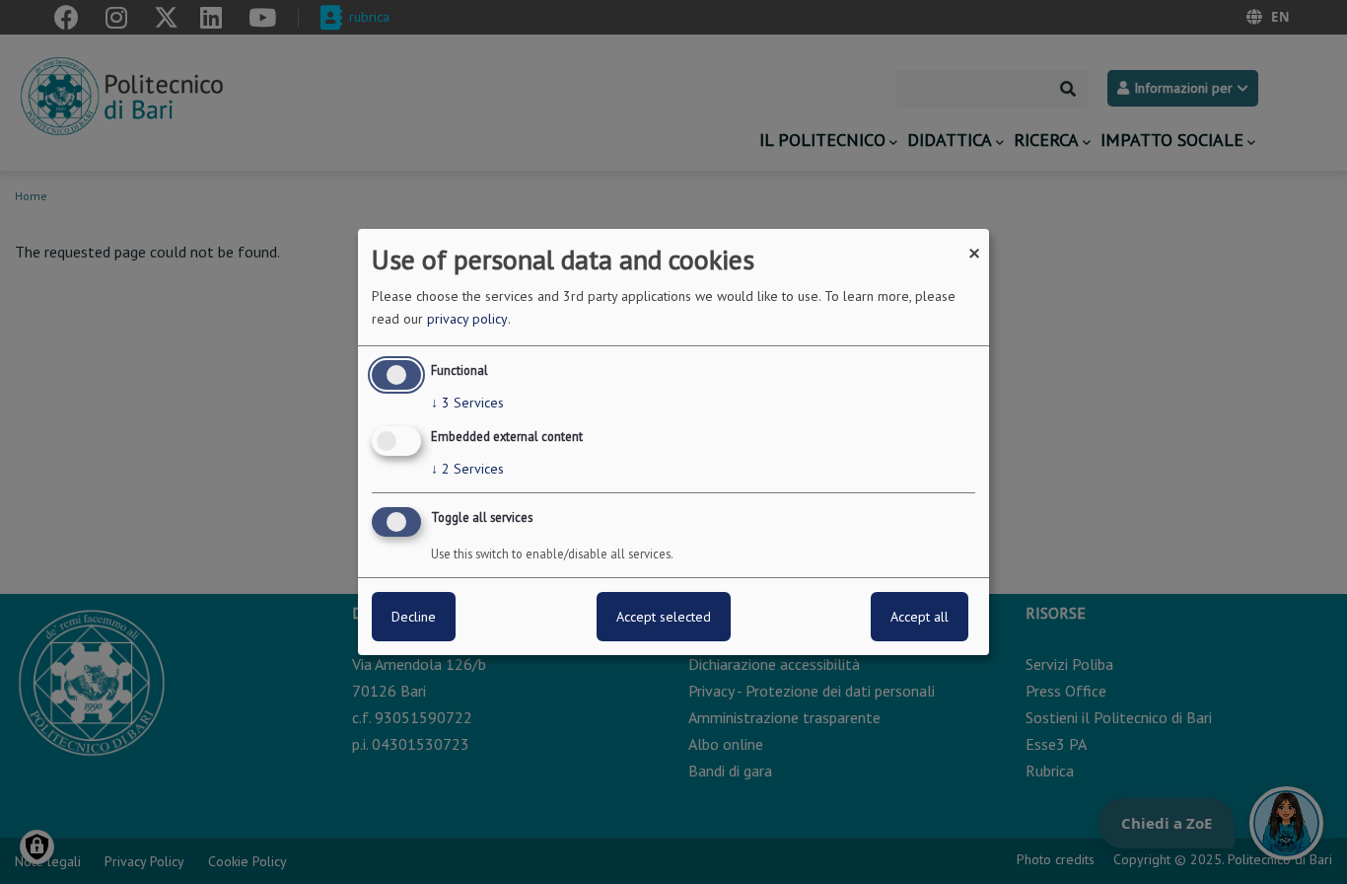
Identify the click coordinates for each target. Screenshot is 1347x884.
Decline (413, 617)
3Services (467, 402)
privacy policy (467, 319)
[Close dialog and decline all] (974, 241)
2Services (467, 469)
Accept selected (663, 617)
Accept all (919, 617)
